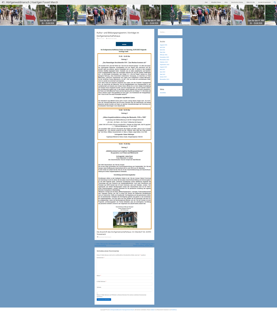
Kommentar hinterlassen (104, 237)
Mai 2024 (162, 52)
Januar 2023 (163, 77)
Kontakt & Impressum (264, 2)
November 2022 (164, 79)
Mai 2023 (162, 74)
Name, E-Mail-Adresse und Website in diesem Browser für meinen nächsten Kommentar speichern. (121, 295)
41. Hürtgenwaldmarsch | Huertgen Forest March (30, 2)
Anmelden (163, 92)
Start (206, 2)
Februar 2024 (163, 54)
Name (99, 275)
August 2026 (163, 45)
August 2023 (163, 67)
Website (99, 287)
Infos (226, 2)
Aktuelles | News (216, 2)
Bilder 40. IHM (251, 2)
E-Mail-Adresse (101, 281)
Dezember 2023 (164, 57)
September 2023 (164, 64)
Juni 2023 (162, 72)
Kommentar (101, 257)
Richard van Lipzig (112, 38)
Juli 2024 (162, 50)
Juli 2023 (162, 69)
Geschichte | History (237, 2)
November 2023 (164, 59)
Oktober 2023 (164, 62)
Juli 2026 (162, 47)
